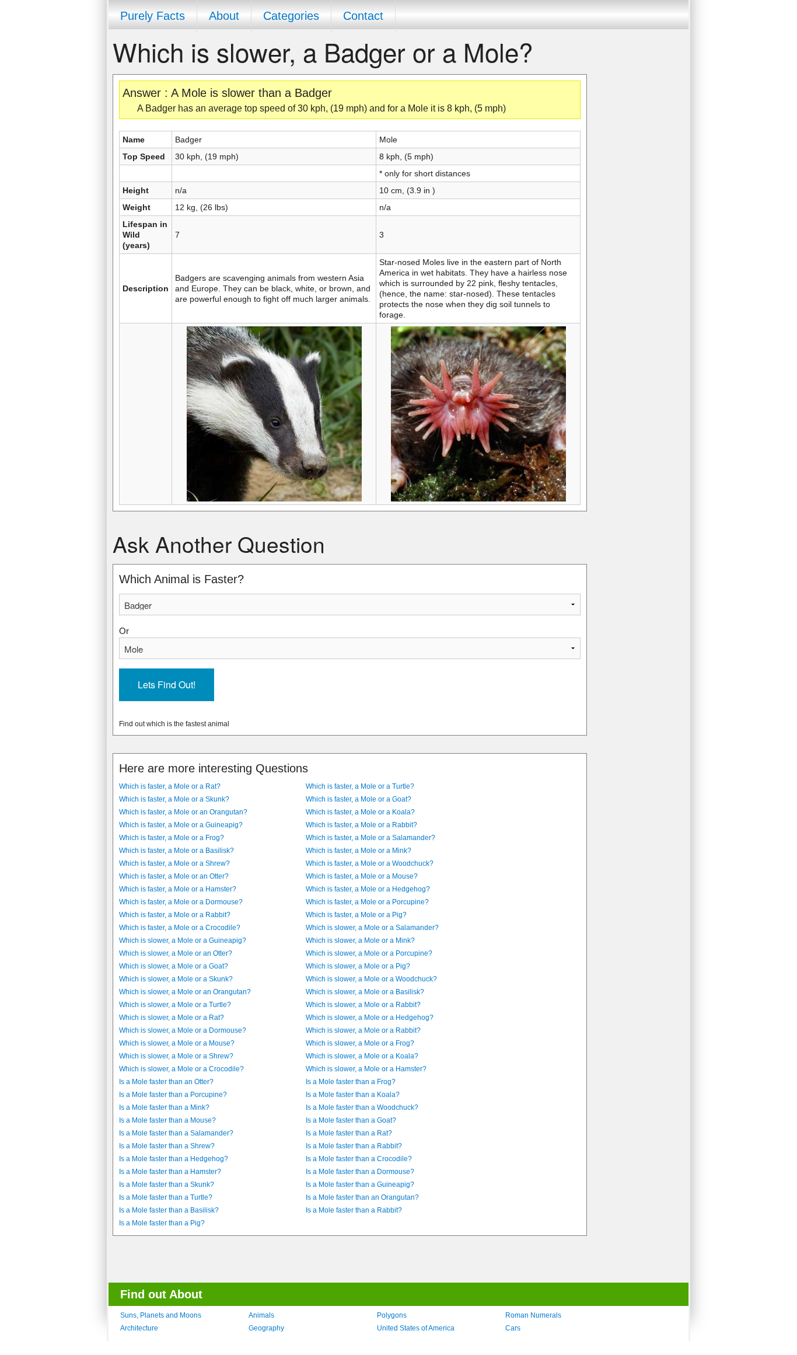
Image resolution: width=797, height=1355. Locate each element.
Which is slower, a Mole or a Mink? (360, 940)
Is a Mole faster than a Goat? (351, 1120)
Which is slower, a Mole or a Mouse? (177, 1043)
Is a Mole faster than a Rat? (349, 1133)
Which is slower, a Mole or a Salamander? (372, 928)
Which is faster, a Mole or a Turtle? (360, 786)
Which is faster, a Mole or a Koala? (360, 812)
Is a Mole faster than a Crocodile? (359, 1159)
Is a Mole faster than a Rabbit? (354, 1146)
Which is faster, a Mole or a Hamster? (177, 889)
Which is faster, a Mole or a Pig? (356, 915)
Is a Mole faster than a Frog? (351, 1082)
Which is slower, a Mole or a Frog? (360, 1043)
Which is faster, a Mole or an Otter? (174, 876)
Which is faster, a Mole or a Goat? (358, 799)
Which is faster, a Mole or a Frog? (171, 838)
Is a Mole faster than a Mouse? (167, 1120)
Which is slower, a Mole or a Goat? (173, 966)
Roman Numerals (533, 1315)
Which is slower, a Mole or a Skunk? (176, 979)
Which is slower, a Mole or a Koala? (362, 1056)
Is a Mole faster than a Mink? (164, 1107)
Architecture (139, 1328)
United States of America (416, 1328)
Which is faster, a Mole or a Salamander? (370, 838)
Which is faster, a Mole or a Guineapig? (181, 825)
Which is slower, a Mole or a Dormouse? (182, 1030)
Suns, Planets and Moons (160, 1315)
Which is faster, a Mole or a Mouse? (362, 876)
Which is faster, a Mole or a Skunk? (174, 799)
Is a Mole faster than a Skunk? (166, 1184)
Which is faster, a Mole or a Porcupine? (367, 902)
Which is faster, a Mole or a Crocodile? (179, 928)
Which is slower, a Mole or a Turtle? (175, 1005)
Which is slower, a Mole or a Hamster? (366, 1069)
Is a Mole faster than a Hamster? (170, 1172)
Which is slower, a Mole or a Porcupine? (369, 953)
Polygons (392, 1315)
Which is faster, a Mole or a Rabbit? (361, 825)
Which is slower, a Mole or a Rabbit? (363, 1005)
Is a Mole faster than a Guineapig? (360, 1184)
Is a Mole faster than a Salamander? (176, 1133)
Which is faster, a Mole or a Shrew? (174, 863)
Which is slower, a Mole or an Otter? (175, 953)
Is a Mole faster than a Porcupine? (173, 1095)
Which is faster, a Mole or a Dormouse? (181, 902)
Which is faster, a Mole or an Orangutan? (183, 812)
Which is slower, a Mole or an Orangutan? (185, 992)
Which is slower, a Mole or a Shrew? (176, 1056)
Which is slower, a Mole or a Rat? (171, 1017)
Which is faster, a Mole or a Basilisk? (176, 851)
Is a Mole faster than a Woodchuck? (362, 1107)
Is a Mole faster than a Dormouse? (360, 1172)
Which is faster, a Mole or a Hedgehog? (368, 889)
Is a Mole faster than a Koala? (353, 1095)
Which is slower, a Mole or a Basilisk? (365, 992)
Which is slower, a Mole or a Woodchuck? (371, 979)
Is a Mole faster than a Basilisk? (169, 1210)
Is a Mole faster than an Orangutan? (362, 1197)
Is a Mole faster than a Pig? (162, 1223)
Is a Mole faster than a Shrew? (167, 1146)
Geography (266, 1328)
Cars (512, 1328)
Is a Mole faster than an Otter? (166, 1082)
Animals (261, 1315)
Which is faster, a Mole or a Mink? (358, 851)
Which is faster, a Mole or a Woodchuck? (370, 863)
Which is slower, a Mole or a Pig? (358, 966)
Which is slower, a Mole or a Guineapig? (182, 940)
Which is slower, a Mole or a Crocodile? (181, 1069)
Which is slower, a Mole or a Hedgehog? (370, 1017)
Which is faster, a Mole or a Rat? (170, 786)
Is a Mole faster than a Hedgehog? (173, 1159)
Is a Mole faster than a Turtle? (165, 1197)
